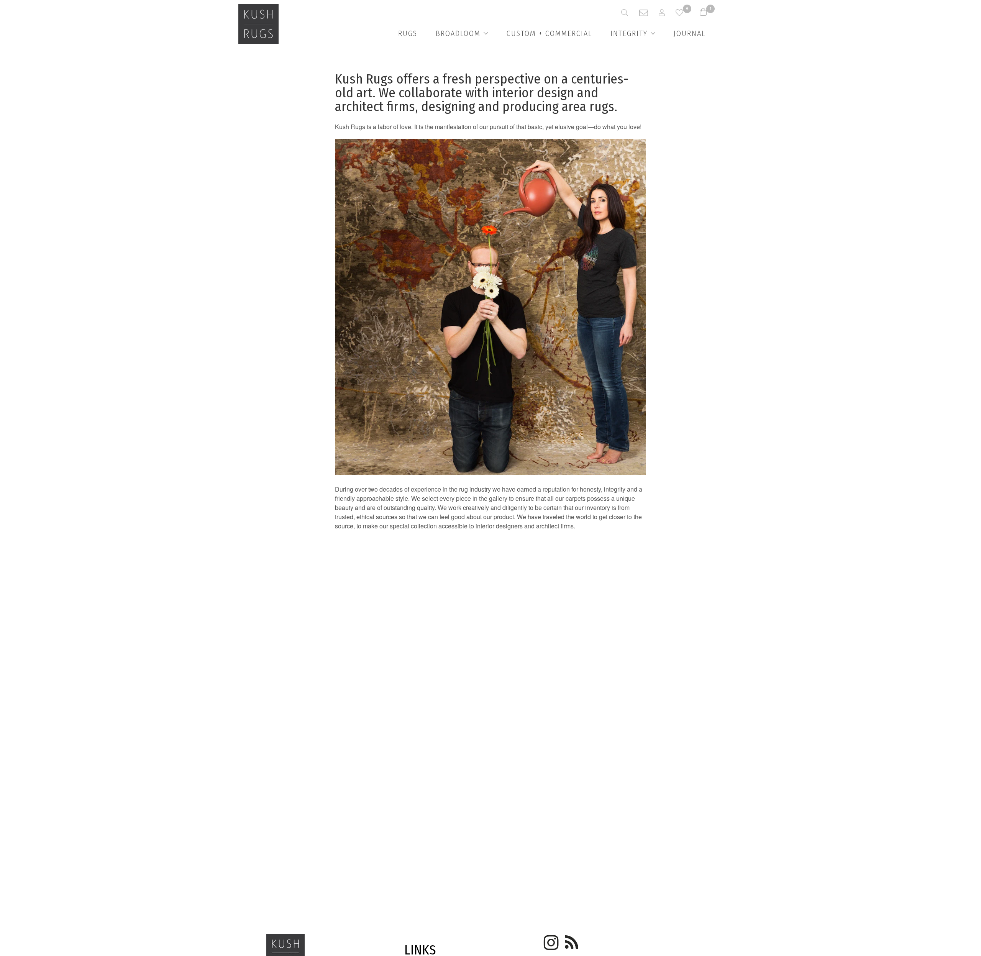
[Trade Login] (667, 13)
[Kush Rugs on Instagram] (550, 940)
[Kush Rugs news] (571, 940)
